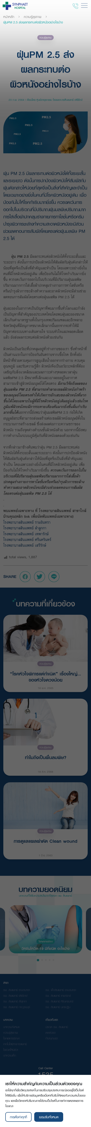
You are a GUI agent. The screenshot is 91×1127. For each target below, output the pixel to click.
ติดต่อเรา (51, 1032)
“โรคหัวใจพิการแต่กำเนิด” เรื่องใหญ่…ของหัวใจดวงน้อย (45, 676)
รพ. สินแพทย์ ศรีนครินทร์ (59, 1001)
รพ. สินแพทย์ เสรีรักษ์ (15, 995)
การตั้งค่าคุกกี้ (18, 1117)
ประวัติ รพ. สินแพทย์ (57, 1027)
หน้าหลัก (8, 16)
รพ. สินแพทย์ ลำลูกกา (15, 1001)
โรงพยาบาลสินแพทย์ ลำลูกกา (26, 528)
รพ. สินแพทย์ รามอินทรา (16, 990)
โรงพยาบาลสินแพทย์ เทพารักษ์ (27, 534)
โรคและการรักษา (46, 941)
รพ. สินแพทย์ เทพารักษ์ (58, 995)
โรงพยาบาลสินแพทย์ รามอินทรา (27, 522)
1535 (45, 1074)
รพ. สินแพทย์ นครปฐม (58, 1007)
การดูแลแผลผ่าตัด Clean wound (45, 841)
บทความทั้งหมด (11, 1027)
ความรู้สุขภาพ (32, 16)
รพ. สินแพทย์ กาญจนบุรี (16, 1007)
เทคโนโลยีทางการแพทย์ (15, 1044)
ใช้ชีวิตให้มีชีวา (10, 1049)
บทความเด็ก (9, 1055)
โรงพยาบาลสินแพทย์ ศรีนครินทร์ (28, 539)
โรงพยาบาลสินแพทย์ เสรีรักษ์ (24, 545)
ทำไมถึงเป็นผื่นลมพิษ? (45, 757)
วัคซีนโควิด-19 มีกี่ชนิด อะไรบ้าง (45, 948)
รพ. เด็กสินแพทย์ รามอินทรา (61, 990)
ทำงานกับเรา (52, 1038)
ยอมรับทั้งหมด (49, 1117)
